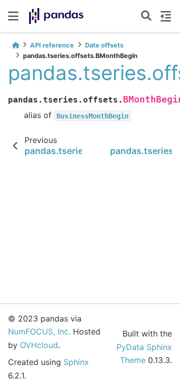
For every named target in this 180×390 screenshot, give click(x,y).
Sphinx (76, 362)
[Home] (15, 45)
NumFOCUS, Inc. (39, 331)
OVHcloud (39, 345)
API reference (52, 45)
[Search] (146, 16)
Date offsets (104, 45)
